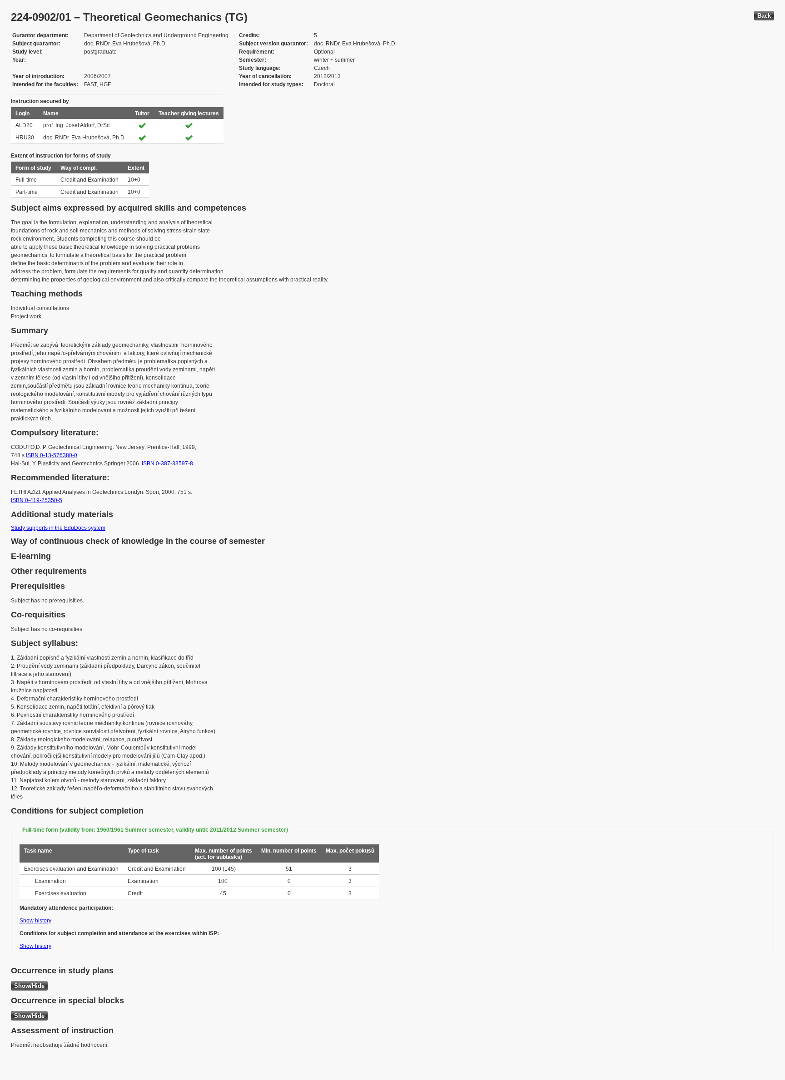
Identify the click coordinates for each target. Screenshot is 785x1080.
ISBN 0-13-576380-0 (51, 455)
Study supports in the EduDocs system (58, 528)
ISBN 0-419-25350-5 (36, 500)
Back (764, 15)
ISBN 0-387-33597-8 (167, 463)
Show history (35, 920)
